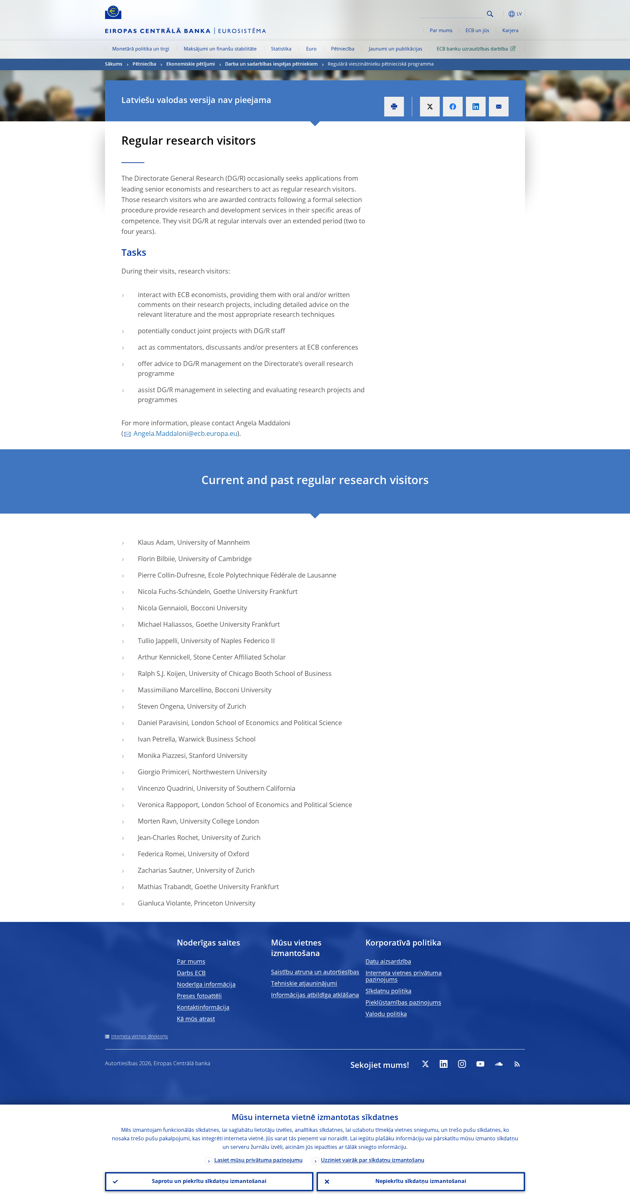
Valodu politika (386, 1014)
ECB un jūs (477, 31)
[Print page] (394, 106)
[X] (425, 1064)
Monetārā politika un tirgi (140, 49)
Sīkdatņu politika (388, 991)
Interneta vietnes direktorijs (139, 1036)
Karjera (510, 31)
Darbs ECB (191, 973)
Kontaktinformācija (203, 1008)
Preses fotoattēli (199, 996)
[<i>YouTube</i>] (480, 1064)
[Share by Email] (499, 106)
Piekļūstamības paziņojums (403, 1003)
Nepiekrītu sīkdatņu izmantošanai (420, 1181)
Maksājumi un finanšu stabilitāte (220, 49)
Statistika (281, 49)
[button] (502, 14)
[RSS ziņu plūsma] (517, 1064)
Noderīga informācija (206, 985)
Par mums (441, 31)
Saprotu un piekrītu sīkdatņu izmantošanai (209, 1181)
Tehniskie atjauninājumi (304, 984)
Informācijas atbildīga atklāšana (315, 995)
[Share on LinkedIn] (476, 106)
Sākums (113, 64)
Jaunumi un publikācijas (395, 49)
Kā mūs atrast (196, 1019)
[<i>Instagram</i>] (462, 1064)
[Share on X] (430, 106)
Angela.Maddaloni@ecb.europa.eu (185, 434)
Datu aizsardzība (388, 962)
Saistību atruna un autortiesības (315, 972)
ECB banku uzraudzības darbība (472, 49)
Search (490, 14)
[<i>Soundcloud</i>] (499, 1064)
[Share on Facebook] (453, 106)
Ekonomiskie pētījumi (190, 64)
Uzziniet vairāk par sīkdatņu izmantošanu (372, 1160)
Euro (311, 49)
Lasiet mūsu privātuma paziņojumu (258, 1160)
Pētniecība (342, 49)
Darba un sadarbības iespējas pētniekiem (271, 64)
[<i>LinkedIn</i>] (444, 1064)
